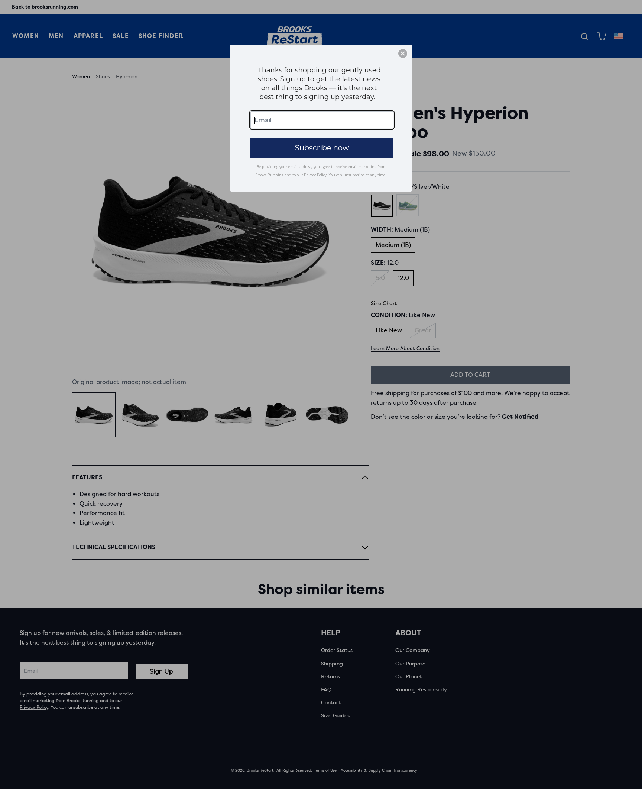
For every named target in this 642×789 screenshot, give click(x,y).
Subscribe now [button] (322, 147)
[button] (402, 53)
